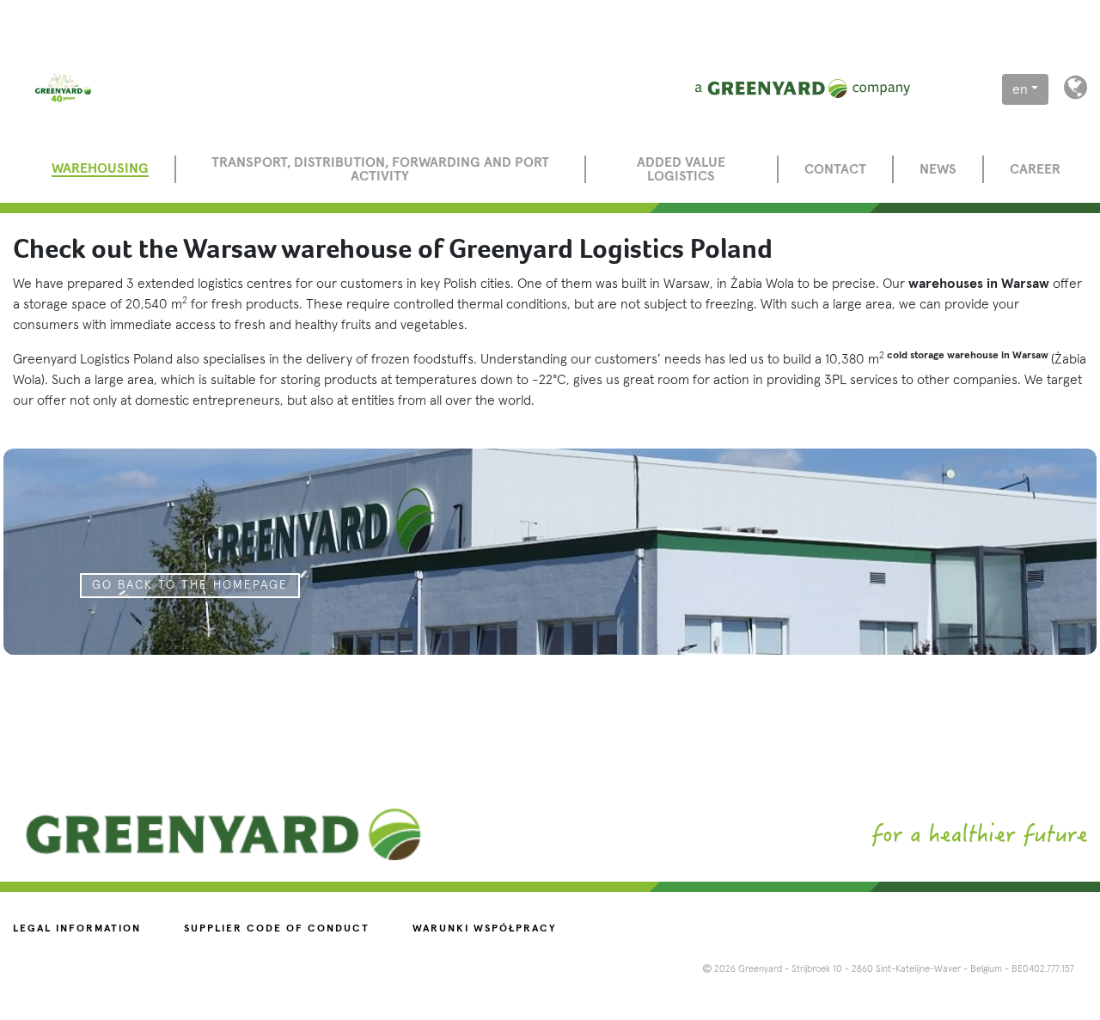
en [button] (1020, 89)
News (938, 169)
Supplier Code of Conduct (277, 929)
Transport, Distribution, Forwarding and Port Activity (380, 169)
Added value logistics (681, 169)
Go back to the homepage (190, 585)
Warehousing (100, 168)
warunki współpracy (484, 929)
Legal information (77, 929)
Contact (835, 169)
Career (1035, 169)
